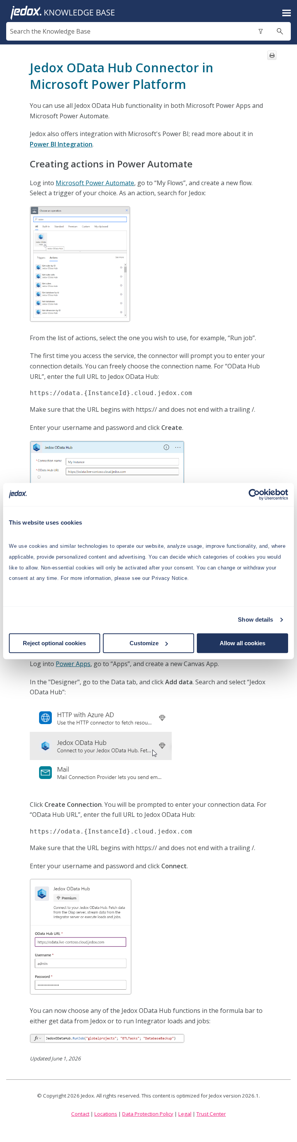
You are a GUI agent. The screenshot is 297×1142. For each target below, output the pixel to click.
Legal (184, 1113)
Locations (105, 1113)
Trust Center (211, 1113)
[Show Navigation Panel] (286, 13)
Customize (144, 643)
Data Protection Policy (147, 1113)
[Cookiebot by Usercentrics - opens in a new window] (254, 494)
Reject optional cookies (54, 643)
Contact (80, 1113)
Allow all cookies (242, 643)
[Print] (272, 55)
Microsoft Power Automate (95, 183)
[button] (260, 31)
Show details (255, 619)
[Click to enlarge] (80, 264)
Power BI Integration (61, 144)
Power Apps (73, 664)
